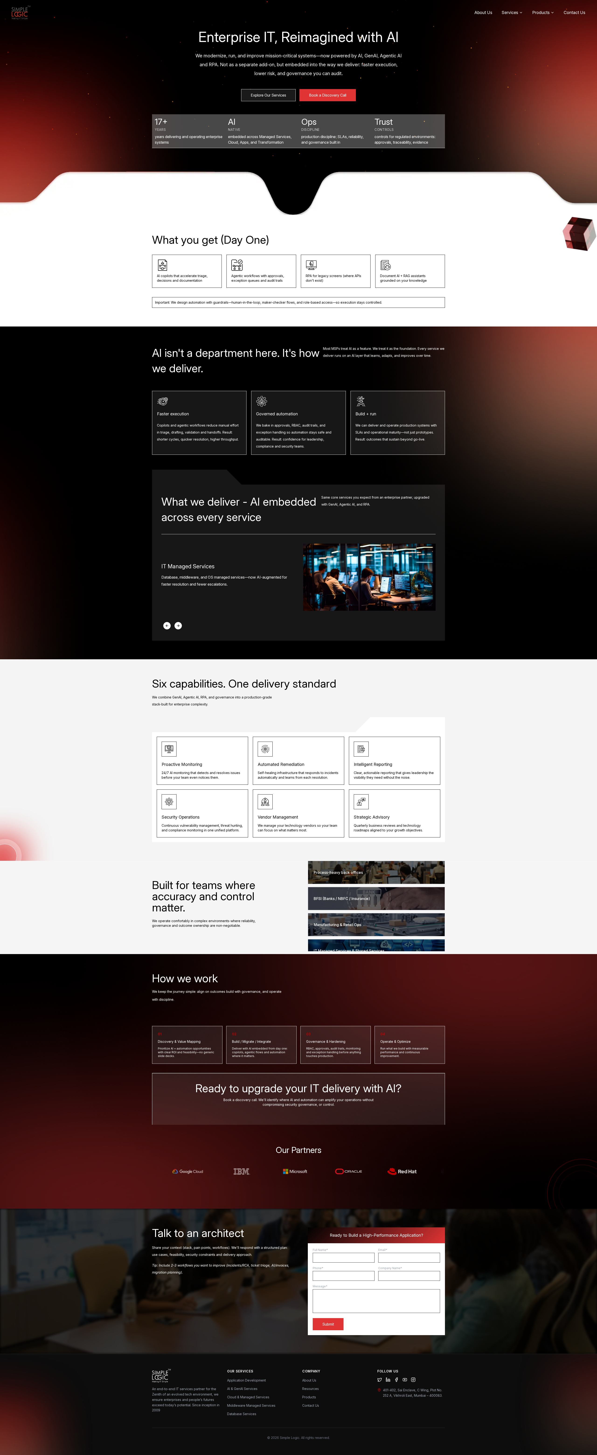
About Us (483, 12)
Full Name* (320, 1250)
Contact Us (574, 12)
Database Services (241, 1414)
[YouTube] (405, 1379)
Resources (310, 1389)
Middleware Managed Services (251, 1405)
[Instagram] (413, 1379)
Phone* (318, 1268)
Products (541, 12)
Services (510, 12)
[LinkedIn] (388, 1379)
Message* (320, 1286)
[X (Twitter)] (379, 1379)
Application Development (246, 1380)
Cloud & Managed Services (248, 1397)
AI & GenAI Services (242, 1389)
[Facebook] (396, 1379)
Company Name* (390, 1268)
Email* (382, 1250)
